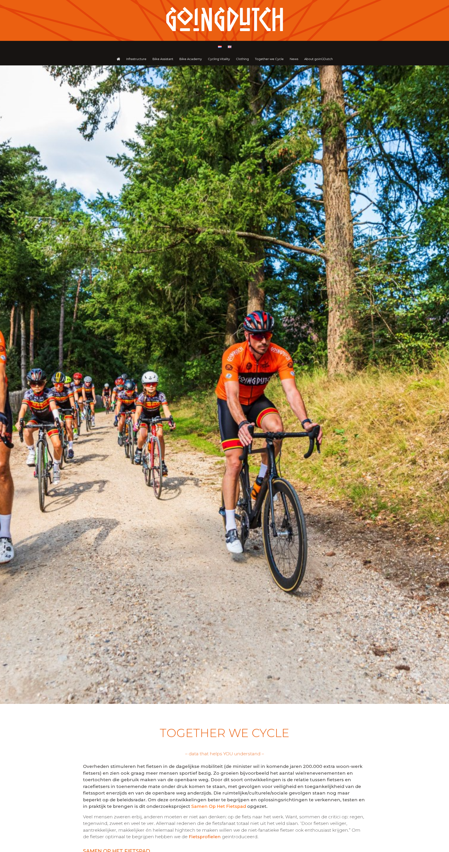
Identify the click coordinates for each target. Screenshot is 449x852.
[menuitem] (219, 47)
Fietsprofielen (205, 836)
